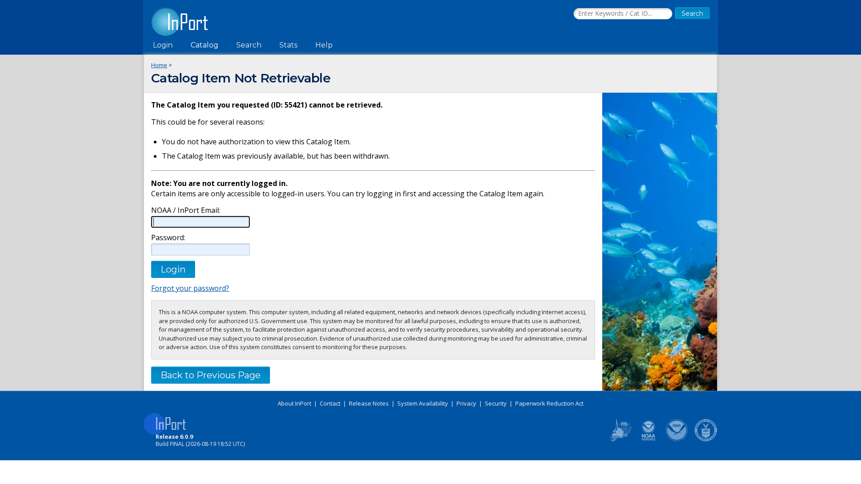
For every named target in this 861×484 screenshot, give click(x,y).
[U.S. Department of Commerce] (706, 440)
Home (159, 65)
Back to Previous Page (211, 375)
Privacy (466, 403)
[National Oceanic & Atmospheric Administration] (677, 440)
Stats (288, 45)
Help (324, 45)
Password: (168, 237)
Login (163, 45)
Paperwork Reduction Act (549, 403)
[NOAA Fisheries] (648, 440)
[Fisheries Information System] (619, 440)
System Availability (422, 403)
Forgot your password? (190, 288)
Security (496, 403)
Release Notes (369, 403)
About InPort (294, 403)
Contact (330, 403)
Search (248, 45)
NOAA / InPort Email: (185, 210)
